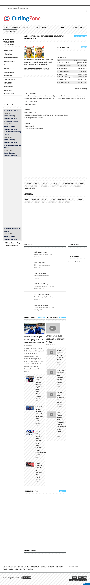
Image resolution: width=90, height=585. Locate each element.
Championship (9, 72)
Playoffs (14, 118)
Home (6, 27)
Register (22, 8)
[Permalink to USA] (30, 432)
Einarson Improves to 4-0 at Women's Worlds (60, 355)
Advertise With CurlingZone (78, 580)
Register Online (9, 61)
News (75, 27)
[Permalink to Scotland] (30, 407)
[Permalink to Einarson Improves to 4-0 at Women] (51, 352)
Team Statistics (9, 79)
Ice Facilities (9, 31)
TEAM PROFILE (43, 69)
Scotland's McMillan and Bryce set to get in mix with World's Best (39, 414)
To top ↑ (86, 584)
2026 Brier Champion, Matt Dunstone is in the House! (60, 376)
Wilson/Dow (63, 80)
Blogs (82, 27)
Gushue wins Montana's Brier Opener (60, 397)
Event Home (8, 50)
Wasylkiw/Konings (65, 66)
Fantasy (54, 27)
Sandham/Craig (64, 63)
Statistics (62, 199)
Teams (35, 27)
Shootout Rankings (59, 186)
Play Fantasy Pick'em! (13, 244)
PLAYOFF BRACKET (31, 69)
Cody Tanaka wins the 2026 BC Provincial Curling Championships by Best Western (62, 422)
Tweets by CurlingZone (75, 262)
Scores (44, 27)
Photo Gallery (8, 90)
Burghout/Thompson (66, 77)
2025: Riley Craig (39, 263)
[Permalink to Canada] (30, 379)
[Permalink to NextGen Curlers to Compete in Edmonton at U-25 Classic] (30, 464)
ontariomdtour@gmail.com (34, 128)
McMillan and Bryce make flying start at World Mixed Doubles (34, 339)
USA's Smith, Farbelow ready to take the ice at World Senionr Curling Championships (41, 441)
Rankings (16, 27)
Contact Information (11, 58)
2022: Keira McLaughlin (41, 294)
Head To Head (9, 94)
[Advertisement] (12, 192)
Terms (74, 578)
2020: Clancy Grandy (41, 305)
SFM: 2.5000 (8, 83)
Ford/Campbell (64, 71)
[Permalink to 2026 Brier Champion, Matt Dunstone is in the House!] (51, 372)
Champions (8, 54)
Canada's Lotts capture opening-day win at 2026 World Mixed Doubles (39, 386)
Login (27, 8)
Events (26, 27)
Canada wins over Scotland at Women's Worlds (55, 338)
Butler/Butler (63, 74)
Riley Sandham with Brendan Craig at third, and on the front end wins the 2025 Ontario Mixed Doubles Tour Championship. (38, 62)
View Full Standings (81, 89)
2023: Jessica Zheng (41, 284)
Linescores (8, 76)
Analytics (65, 27)
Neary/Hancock (64, 82)
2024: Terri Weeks (40, 273)
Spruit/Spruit (63, 68)
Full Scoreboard (10, 243)
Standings (7, 118)
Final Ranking (8, 86)
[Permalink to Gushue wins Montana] (51, 394)
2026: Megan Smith (40, 252)
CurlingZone (27, 578)
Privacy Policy (82, 578)
